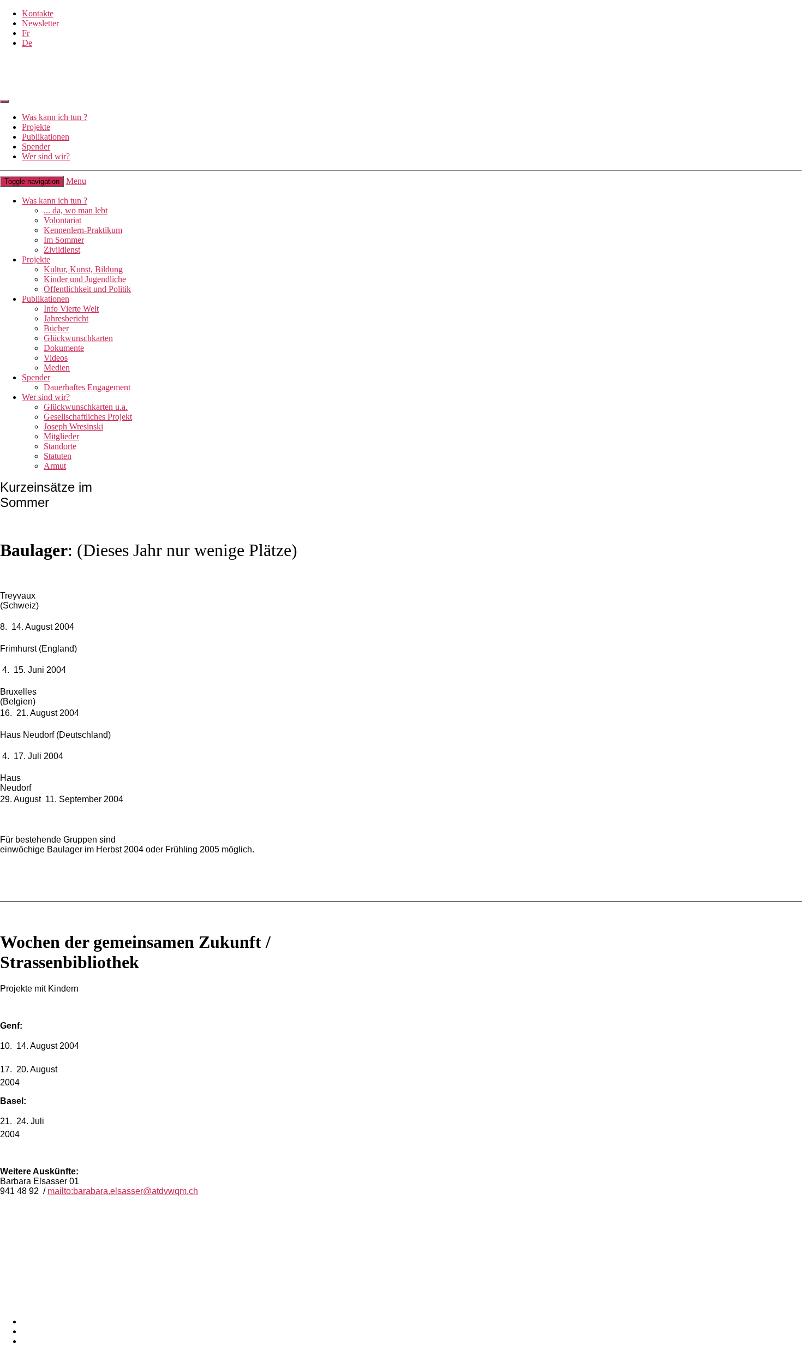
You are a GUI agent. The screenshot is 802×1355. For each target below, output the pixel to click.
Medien (57, 367)
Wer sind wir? (46, 156)
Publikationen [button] (45, 298)
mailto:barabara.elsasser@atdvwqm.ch (122, 1191)
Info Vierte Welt (71, 308)
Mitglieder (61, 436)
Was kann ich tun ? (54, 117)
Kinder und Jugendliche (85, 279)
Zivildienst (62, 249)
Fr (25, 33)
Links (10, 1283)
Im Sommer (64, 239)
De (27, 42)
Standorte (60, 446)
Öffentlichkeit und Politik (87, 289)
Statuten (57, 456)
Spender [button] (36, 377)
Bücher (56, 328)
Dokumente (64, 348)
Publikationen (45, 136)
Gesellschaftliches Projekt (88, 416)
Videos (56, 357)
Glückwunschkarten (78, 338)
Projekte (36, 127)
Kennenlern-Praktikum (83, 230)
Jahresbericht (66, 318)
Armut (55, 465)
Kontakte (37, 13)
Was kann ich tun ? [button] (54, 200)
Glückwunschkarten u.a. (86, 406)
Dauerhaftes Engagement (87, 387)
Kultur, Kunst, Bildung (83, 269)
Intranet (13, 1303)
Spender (36, 146)
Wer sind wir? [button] (46, 397)
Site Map (37, 1331)
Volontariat (62, 220)
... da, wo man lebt (75, 210)
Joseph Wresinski (73, 426)
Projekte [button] (36, 259)
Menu (76, 181)
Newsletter (40, 23)
